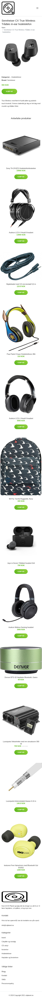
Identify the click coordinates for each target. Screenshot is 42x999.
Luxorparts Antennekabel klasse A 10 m (21, 801)
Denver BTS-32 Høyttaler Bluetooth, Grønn (21, 677)
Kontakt (4, 975)
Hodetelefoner (16, 77)
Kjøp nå (9, 91)
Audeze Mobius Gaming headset (21, 627)
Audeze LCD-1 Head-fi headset (21, 418)
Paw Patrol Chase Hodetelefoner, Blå (21, 354)
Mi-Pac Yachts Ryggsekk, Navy (21, 499)
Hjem (3, 27)
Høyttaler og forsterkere (10, 957)
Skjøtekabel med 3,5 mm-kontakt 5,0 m (21, 284)
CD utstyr (5, 945)
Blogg (4, 971)
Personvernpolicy (8, 983)
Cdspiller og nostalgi (9, 941)
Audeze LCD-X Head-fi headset (21, 232)
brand (4, 937)
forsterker (5, 949)
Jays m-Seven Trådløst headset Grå (21, 563)
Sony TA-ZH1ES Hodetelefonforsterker (21, 168)
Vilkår (4, 979)
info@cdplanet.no (8, 925)
